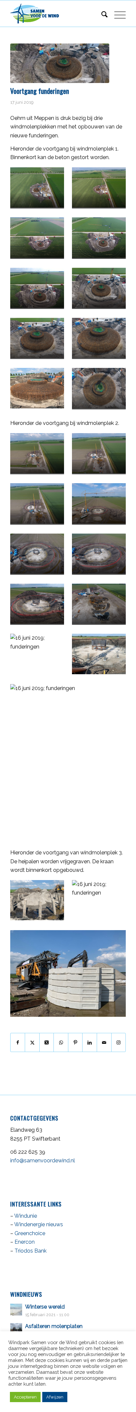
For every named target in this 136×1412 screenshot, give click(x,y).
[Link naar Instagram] (119, 1042)
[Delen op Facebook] (18, 1042)
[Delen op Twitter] (32, 1042)
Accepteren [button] (25, 1397)
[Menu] (117, 13)
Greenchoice (30, 1233)
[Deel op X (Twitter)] (47, 1042)
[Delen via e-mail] (104, 1042)
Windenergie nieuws (38, 1224)
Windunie (25, 1216)
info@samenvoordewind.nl (42, 1160)
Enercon (25, 1242)
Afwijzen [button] (54, 1397)
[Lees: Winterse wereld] (16, 1309)
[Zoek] (101, 13)
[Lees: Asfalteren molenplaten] (16, 1329)
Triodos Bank (31, 1251)
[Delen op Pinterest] (75, 1042)
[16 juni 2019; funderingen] (59, 63)
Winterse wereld (45, 1307)
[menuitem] (101, 13)
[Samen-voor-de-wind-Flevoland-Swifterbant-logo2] (56, 13)
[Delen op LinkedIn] (90, 1042)
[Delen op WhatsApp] (61, 1042)
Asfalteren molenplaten (54, 1326)
